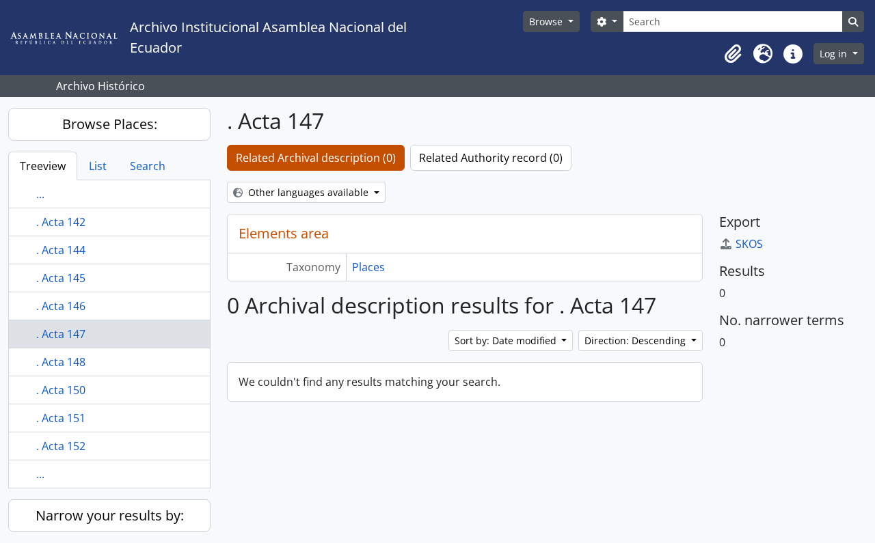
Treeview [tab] (43, 165)
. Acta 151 (60, 418)
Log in (835, 53)
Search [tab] (147, 165)
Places (368, 267)
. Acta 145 (60, 278)
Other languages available (308, 192)
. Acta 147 (60, 334)
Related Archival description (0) (316, 157)
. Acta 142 (60, 221)
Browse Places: (109, 124)
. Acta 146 (60, 306)
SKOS (749, 243)
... (40, 193)
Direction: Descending (636, 340)
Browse (547, 21)
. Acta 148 (60, 362)
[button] (733, 54)
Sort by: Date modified (507, 340)
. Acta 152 (60, 446)
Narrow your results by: (110, 515)
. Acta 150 (60, 390)
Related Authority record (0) (491, 157)
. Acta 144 (60, 249)
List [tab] (98, 165)
